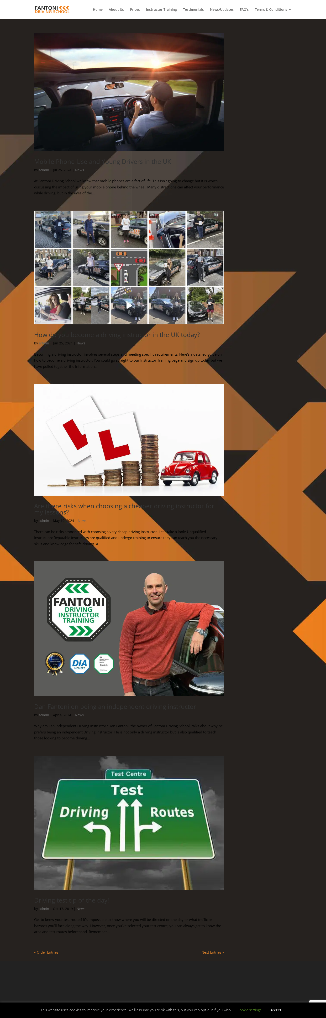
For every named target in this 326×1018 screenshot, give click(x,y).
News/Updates (222, 10)
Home (98, 10)
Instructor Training (161, 10)
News (79, 170)
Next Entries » (212, 952)
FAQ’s (244, 10)
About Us (116, 10)
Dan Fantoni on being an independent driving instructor (115, 706)
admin (44, 170)
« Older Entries (46, 952)
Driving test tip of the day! (71, 900)
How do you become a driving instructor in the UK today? (117, 334)
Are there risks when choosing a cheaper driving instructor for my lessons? (124, 509)
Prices (135, 10)
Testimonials (193, 10)
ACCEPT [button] (275, 1010)
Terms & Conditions (271, 10)
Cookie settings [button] (249, 1010)
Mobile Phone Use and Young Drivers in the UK (102, 161)
